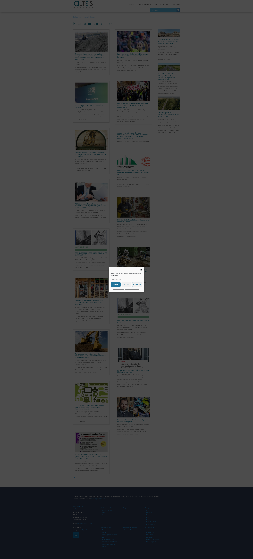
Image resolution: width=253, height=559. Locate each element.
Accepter (116, 284)
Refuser (126, 284)
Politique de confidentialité (132, 289)
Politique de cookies (118, 289)
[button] (141, 270)
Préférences (137, 284)
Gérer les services (116, 279)
